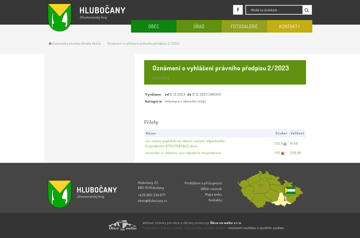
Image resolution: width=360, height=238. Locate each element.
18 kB (294, 143)
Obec (153, 26)
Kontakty (289, 26)
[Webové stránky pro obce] (98, 225)
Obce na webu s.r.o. (226, 222)
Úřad (199, 26)
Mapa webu (213, 194)
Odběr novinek (211, 188)
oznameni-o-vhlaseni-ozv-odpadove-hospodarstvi (183, 153)
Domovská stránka (66, 43)
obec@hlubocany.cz (152, 200)
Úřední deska (91, 43)
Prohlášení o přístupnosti (203, 183)
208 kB (295, 153)
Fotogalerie (244, 26)
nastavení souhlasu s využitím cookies (256, 228)
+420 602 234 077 (152, 195)
